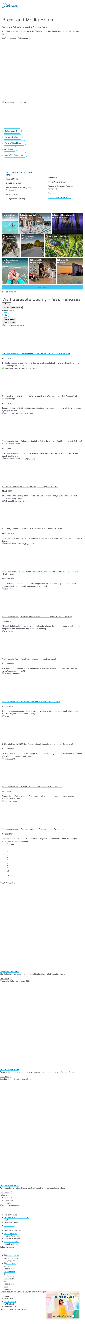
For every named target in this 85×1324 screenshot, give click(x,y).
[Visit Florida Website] (44, 1258)
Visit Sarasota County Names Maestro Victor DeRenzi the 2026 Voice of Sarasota (36, 353)
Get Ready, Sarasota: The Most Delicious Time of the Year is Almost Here (33, 528)
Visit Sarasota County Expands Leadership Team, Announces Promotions (33, 829)
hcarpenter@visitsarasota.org (59, 197)
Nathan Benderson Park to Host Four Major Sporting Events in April (30, 486)
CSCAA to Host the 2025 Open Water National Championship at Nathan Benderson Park (39, 744)
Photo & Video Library (13, 143)
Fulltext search (8, 310)
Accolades (8, 149)
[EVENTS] (75, 6)
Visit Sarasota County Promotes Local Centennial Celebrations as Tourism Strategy (37, 616)
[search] (70, 6)
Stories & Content (11, 137)
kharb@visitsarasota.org (15, 198)
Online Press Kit (11, 131)
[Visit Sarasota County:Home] (10, 5)
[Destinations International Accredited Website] (44, 1281)
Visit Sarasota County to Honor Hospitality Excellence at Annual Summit (32, 786)
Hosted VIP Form (9, 291)
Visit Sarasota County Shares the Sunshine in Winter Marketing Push (31, 701)
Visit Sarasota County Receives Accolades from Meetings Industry (29, 659)
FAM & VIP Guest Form (13, 155)
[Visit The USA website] (44, 1267)
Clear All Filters (9, 322)
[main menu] (80, 6)
